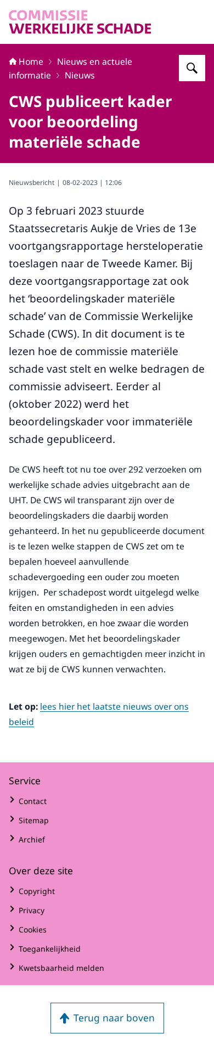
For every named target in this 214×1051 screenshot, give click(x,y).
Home (31, 61)
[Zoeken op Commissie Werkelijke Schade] (192, 68)
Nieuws (80, 75)
